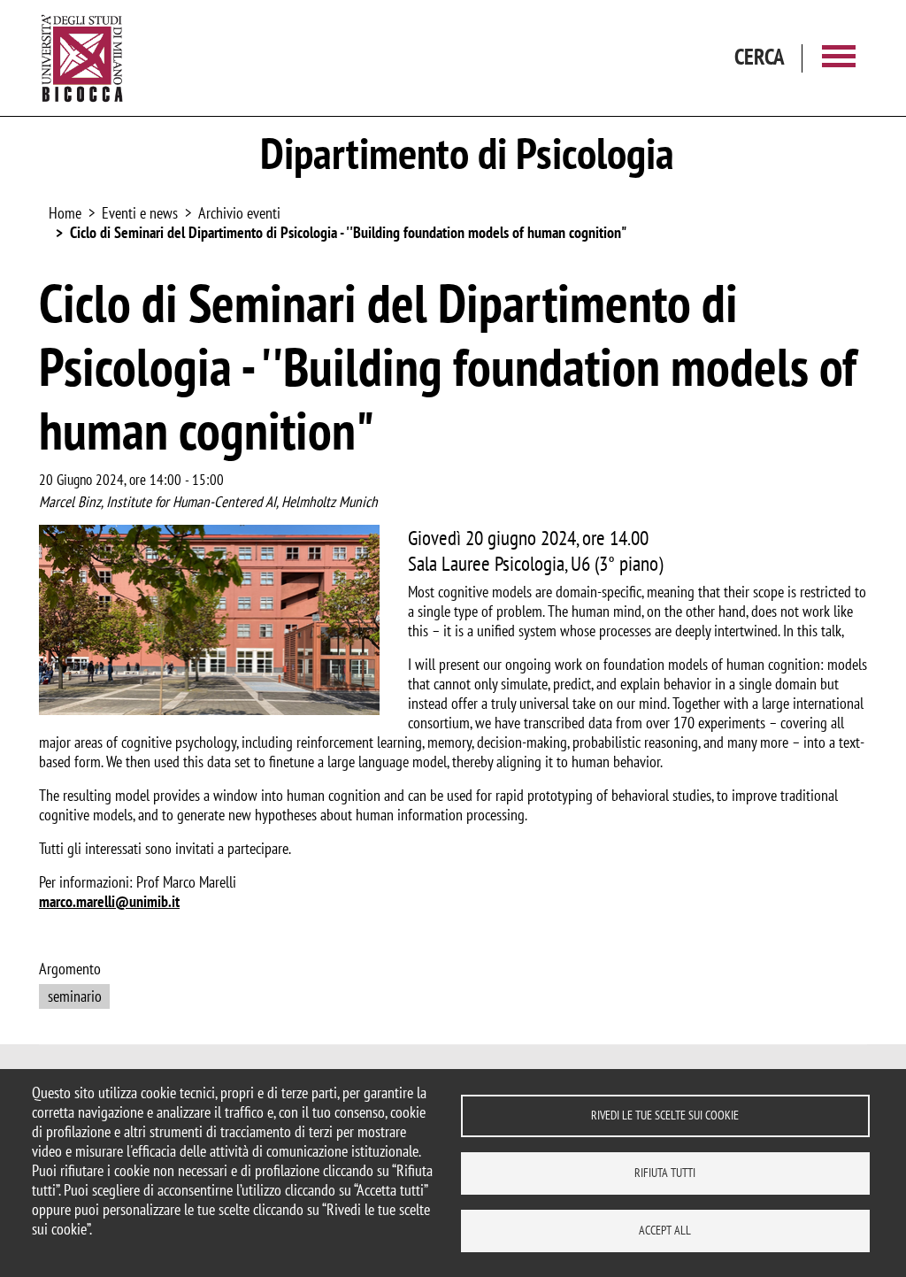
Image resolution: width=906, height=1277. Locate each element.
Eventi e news (140, 213)
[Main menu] (838, 58)
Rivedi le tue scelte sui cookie (665, 1115)
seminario (75, 996)
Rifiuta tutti (664, 1173)
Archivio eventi (239, 213)
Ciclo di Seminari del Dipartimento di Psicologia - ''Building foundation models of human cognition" (348, 232)
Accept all (665, 1230)
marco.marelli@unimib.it (109, 901)
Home (65, 213)
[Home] (82, 58)
